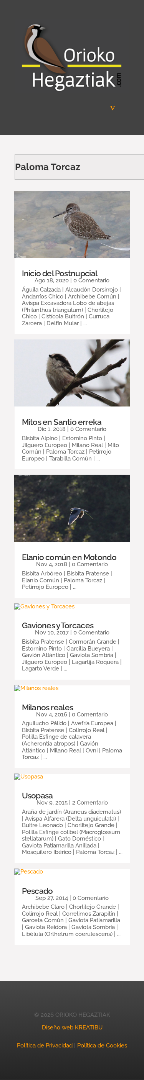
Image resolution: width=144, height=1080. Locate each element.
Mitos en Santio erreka (62, 422)
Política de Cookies (102, 1045)
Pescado (37, 891)
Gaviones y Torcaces (58, 625)
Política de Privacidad (45, 1045)
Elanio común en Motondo (69, 557)
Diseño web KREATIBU (72, 1027)
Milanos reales (47, 707)
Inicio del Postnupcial (60, 273)
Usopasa (37, 795)
